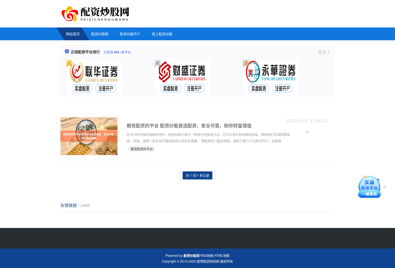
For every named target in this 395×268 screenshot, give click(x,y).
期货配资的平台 (142, 148)
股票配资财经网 (208, 261)
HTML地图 (222, 255)
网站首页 (73, 33)
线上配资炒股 (162, 33)
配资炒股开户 (130, 33)
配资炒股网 (99, 33)
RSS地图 (206, 255)
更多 (322, 52)
